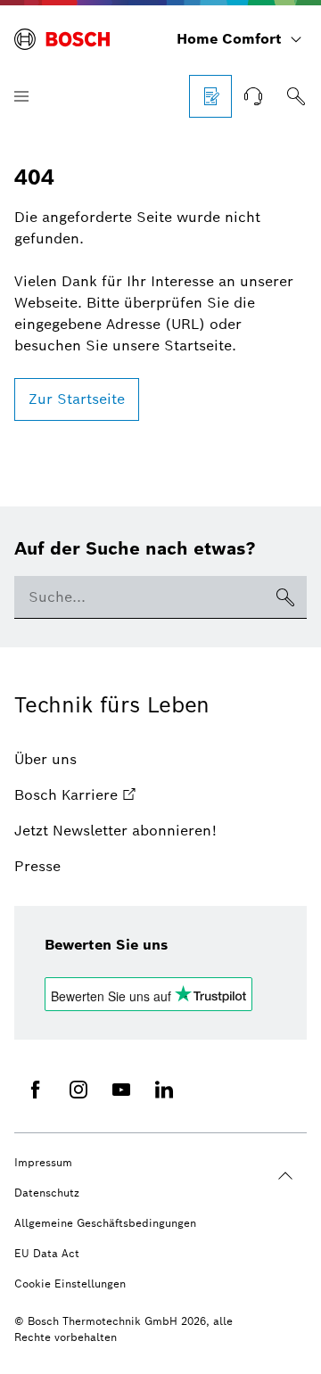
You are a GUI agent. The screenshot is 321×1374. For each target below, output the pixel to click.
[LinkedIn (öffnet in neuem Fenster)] (164, 1089)
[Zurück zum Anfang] (285, 1176)
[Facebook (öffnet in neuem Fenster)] (35, 1089)
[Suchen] (296, 96)
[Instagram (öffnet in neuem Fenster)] (78, 1089)
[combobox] (139, 597)
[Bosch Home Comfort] (62, 39)
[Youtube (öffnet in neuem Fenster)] (121, 1089)
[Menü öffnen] (21, 96)
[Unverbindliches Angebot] (210, 96)
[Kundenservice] (253, 96)
